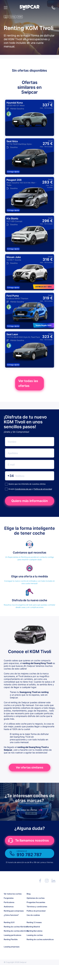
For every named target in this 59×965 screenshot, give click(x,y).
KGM (20, 17)
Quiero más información (29, 501)
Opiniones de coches (35, 898)
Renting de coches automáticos (37, 939)
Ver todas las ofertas (28, 383)
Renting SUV (9, 922)
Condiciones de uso (23, 489)
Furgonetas (8, 898)
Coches (12, 17)
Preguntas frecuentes (36, 902)
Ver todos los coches (12, 894)
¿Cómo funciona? (11, 915)
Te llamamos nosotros (32, 840)
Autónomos (8, 906)
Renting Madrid (33, 926)
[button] (29, 9)
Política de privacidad (43, 489)
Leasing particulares (12, 935)
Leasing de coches (35, 935)
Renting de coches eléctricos (14, 931)
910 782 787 (53, 7)
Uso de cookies (33, 915)
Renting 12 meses (34, 922)
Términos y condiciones (37, 906)
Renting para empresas (14, 911)
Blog (28, 894)
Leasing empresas (11, 947)
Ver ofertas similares (29, 767)
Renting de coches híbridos (14, 926)
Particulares (9, 902)
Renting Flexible (11, 939)
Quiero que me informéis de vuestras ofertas (27, 484)
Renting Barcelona (34, 931)
